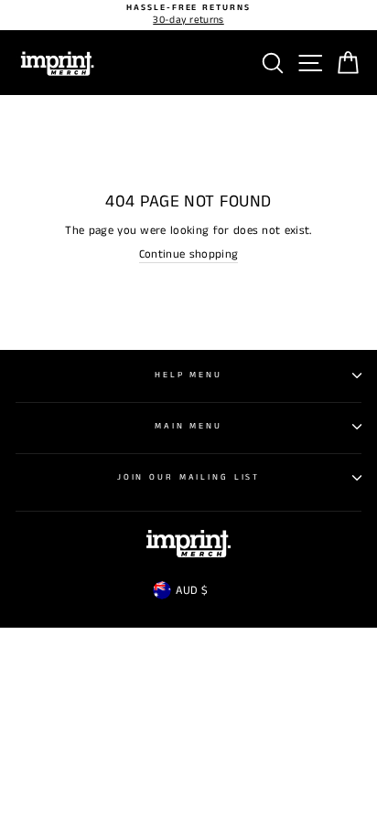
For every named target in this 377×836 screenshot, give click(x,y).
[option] (188, 15)
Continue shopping (188, 254)
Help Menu (188, 375)
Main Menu (188, 426)
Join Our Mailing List (188, 477)
